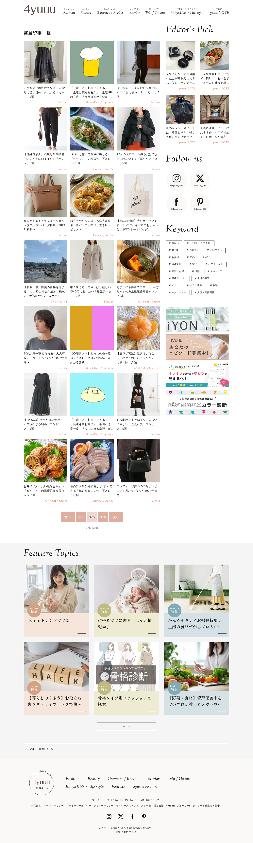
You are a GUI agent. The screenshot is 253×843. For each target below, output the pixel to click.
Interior (153, 779)
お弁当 (175, 257)
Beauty (94, 779)
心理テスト (216, 250)
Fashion (73, 779)
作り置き (194, 250)
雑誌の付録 (178, 271)
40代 (208, 257)
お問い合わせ (129, 800)
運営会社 (159, 805)
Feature (118, 787)
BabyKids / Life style (85, 787)
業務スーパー (179, 278)
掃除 (197, 271)
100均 (175, 250)
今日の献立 (203, 278)
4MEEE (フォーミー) (178, 805)
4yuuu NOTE (145, 787)
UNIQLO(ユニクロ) (200, 243)
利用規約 (36, 805)
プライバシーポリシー (78, 805)
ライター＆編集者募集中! (207, 805)
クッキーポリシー (104, 805)
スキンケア (216, 271)
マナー (175, 285)
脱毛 (215, 285)
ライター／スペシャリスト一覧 (133, 805)
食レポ (175, 243)
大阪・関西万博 (206, 292)
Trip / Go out (179, 779)
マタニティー (179, 292)
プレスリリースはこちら (106, 800)
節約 (192, 257)
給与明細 (177, 264)
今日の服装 (196, 285)
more (126, 726)
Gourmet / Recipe (123, 779)
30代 (195, 264)
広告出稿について (150, 800)
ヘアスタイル (215, 264)
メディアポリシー (54, 805)
